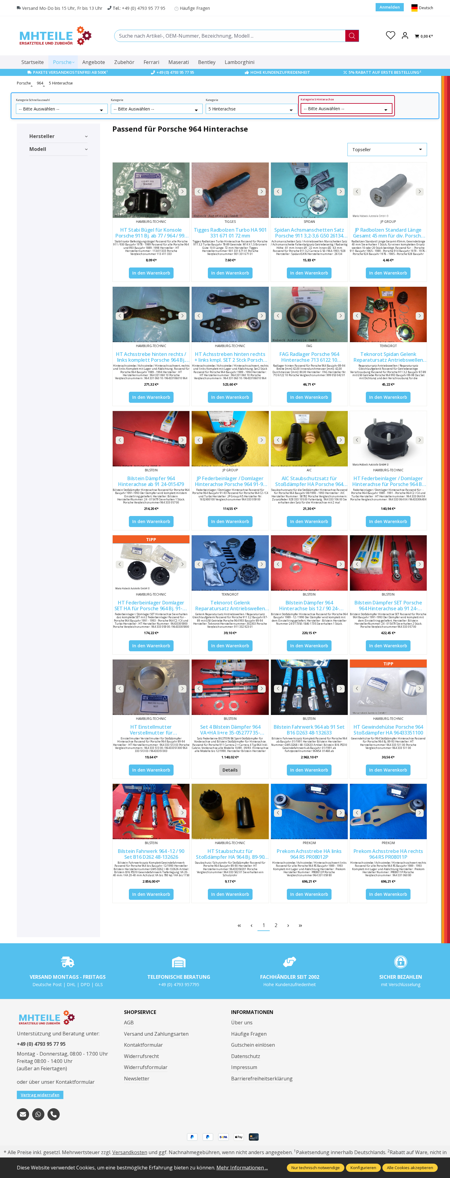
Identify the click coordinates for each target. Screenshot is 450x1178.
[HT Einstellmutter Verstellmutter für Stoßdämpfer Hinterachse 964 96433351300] (151, 687)
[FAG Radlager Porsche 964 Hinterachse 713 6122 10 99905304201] (309, 314)
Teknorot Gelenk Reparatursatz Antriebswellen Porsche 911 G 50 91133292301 (230, 605)
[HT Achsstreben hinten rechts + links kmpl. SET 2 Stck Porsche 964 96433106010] (230, 314)
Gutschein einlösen (253, 1045)
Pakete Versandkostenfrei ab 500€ (70, 72)
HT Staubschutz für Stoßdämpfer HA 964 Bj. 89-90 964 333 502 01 (230, 854)
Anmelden (390, 7)
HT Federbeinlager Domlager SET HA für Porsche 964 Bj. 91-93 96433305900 (151, 605)
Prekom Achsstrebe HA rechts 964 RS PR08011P (388, 854)
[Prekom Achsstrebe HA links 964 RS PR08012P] (309, 811)
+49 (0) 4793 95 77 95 (143, 8)
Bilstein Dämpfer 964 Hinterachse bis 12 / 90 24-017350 (309, 605)
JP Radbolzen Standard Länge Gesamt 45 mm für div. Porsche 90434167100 (388, 232)
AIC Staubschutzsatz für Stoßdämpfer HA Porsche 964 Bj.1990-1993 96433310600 (309, 481)
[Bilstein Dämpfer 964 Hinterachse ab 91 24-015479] (151, 438)
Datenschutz (245, 1056)
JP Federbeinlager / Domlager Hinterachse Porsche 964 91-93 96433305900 (230, 481)
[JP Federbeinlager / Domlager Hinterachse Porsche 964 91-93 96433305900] (230, 438)
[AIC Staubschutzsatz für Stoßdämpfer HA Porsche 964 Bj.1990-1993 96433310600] (309, 438)
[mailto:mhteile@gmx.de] (23, 1114)
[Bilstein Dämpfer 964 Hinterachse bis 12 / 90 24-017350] (309, 563)
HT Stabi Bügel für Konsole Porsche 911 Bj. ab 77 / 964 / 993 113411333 (151, 232)
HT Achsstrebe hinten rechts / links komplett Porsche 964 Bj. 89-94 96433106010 (151, 357)
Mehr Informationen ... (242, 1167)
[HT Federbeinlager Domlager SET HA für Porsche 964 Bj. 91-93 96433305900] (151, 563)
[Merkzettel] (390, 36)
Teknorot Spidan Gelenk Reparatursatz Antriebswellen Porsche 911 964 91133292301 (388, 357)
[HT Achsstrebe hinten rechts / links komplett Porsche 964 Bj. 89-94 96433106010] (151, 314)
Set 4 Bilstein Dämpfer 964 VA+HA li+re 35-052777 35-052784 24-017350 (230, 729)
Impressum (244, 1067)
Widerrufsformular (145, 1067)
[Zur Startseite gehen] (55, 35)
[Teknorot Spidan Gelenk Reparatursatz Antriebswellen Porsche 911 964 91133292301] (388, 314)
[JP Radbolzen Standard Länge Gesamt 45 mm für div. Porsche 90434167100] (388, 190)
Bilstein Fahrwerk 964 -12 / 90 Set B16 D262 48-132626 (151, 854)
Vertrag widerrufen (40, 1095)
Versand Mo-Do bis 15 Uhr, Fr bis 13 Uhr (62, 8)
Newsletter (136, 1078)
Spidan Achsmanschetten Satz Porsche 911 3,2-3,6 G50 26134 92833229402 (309, 232)
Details (230, 770)
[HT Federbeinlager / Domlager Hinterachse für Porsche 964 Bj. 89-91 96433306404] (388, 438)
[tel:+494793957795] (53, 1114)
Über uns (242, 1022)
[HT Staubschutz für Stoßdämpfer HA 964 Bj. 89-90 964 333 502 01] (230, 811)
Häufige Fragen (195, 8)
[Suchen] (352, 36)
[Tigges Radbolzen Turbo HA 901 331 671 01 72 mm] (230, 190)
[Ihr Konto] (405, 36)
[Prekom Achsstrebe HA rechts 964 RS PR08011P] (388, 811)
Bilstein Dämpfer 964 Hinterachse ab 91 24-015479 (151, 481)
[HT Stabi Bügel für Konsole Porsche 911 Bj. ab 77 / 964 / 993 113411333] (151, 190)
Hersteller (41, 136)
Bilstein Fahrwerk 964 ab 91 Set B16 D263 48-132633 (309, 729)
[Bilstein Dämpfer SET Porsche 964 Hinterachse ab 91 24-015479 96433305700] (388, 563)
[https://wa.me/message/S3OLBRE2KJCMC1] (38, 1114)
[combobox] (230, 36)
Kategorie (117, 100)
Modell (37, 149)
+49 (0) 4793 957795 (178, 984)
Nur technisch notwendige (315, 1167)
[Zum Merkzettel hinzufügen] (183, 168)
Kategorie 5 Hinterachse (317, 99)
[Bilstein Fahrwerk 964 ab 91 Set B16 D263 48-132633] (309, 687)
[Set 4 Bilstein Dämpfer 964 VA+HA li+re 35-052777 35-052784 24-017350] (230, 687)
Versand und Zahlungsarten (156, 1033)
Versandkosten (129, 1152)
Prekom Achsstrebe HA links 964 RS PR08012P (309, 854)
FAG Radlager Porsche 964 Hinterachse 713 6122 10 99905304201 (309, 357)
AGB (129, 1022)
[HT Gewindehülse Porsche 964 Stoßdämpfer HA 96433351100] (388, 687)
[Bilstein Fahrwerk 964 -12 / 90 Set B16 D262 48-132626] (151, 811)
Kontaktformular (75, 1082)
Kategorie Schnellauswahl (33, 100)
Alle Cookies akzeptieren (410, 1167)
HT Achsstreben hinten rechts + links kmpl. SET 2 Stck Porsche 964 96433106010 (230, 357)
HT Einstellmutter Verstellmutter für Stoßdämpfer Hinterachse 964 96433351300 (151, 729)
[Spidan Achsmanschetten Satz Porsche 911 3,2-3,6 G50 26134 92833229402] (309, 190)
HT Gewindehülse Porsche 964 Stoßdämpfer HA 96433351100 (388, 729)
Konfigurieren (363, 1167)
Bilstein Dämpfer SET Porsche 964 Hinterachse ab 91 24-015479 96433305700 (388, 605)
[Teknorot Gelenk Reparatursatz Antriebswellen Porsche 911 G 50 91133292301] (230, 563)
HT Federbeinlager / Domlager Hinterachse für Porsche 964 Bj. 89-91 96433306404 (388, 481)
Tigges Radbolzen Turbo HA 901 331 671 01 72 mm (230, 232)
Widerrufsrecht (141, 1056)
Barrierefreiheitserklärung (262, 1078)
